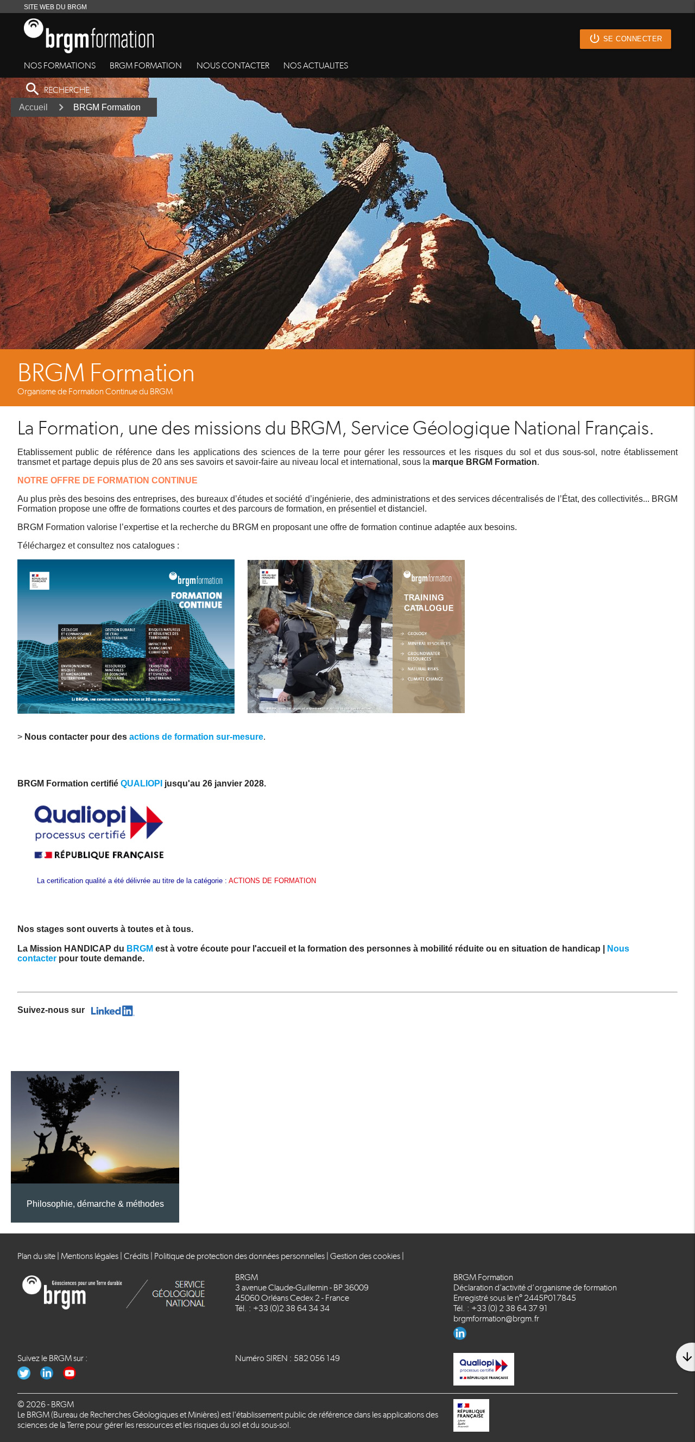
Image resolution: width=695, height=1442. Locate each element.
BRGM (140, 948)
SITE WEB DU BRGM (55, 7)
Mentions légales (89, 1256)
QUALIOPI (143, 783)
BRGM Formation (107, 107)
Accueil (33, 107)
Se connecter (625, 39)
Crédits (136, 1256)
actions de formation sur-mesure (196, 736)
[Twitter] (28, 1376)
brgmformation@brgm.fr (496, 1318)
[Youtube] (73, 1376)
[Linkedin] (464, 1337)
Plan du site (36, 1256)
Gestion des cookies (365, 1256)
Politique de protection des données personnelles (239, 1256)
